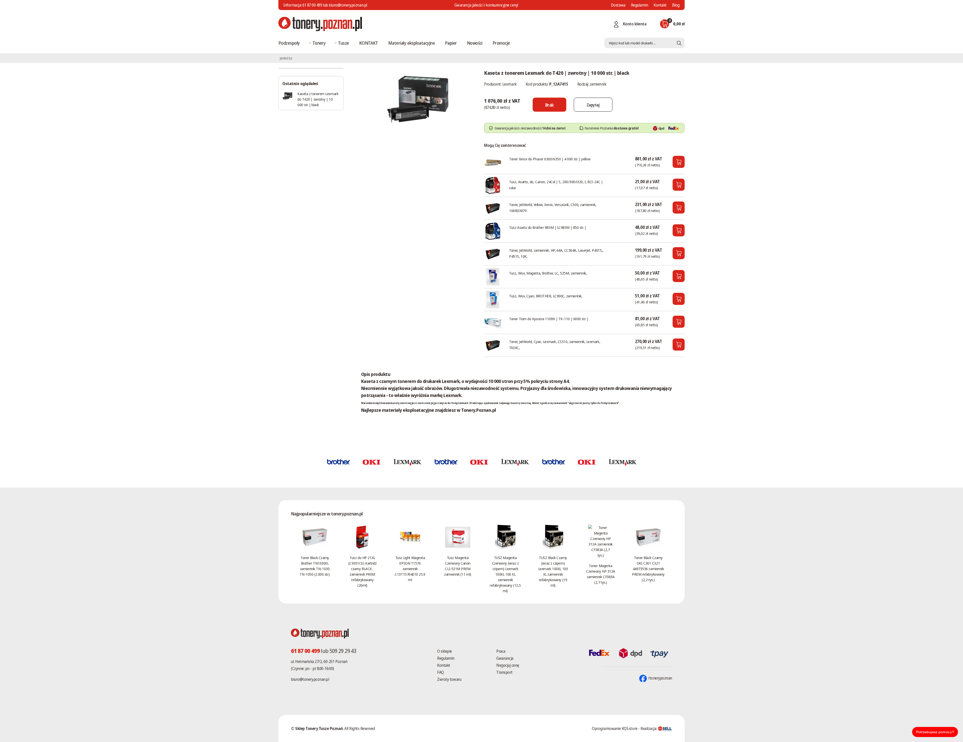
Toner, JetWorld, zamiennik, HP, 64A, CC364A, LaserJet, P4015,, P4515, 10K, (556, 253)
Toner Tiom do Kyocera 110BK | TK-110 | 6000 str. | (548, 318)
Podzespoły (289, 43)
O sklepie (444, 651)
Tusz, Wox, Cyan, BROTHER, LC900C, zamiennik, (545, 295)
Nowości (475, 43)
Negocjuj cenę (507, 665)
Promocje (501, 43)
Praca (500, 651)
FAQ (440, 672)
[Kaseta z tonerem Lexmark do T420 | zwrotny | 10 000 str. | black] (417, 99)
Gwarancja (504, 658)
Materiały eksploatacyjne (411, 43)
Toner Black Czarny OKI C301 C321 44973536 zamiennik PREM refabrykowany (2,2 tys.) (648, 568)
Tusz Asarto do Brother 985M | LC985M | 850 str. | (547, 227)
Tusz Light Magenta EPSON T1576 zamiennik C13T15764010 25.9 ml (410, 568)
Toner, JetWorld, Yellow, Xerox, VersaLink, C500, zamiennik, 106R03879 (552, 207)
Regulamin (639, 5)
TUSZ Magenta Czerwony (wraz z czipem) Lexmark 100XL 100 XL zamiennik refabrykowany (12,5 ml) (505, 574)
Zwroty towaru (449, 679)
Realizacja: (649, 728)
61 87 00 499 (312, 5)
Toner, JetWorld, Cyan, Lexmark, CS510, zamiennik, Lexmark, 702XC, (554, 344)
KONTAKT (368, 43)
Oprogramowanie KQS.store (614, 728)
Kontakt (660, 5)
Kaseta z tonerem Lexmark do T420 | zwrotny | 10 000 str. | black (317, 99)
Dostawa (618, 5)
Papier (451, 43)
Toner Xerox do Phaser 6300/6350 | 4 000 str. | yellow (549, 158)
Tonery (319, 43)
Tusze (343, 43)
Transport (504, 672)
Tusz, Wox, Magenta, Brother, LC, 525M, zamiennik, (548, 273)
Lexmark (509, 84)
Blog (676, 5)
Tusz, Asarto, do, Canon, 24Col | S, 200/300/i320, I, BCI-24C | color (556, 184)
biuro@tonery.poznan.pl (310, 679)
